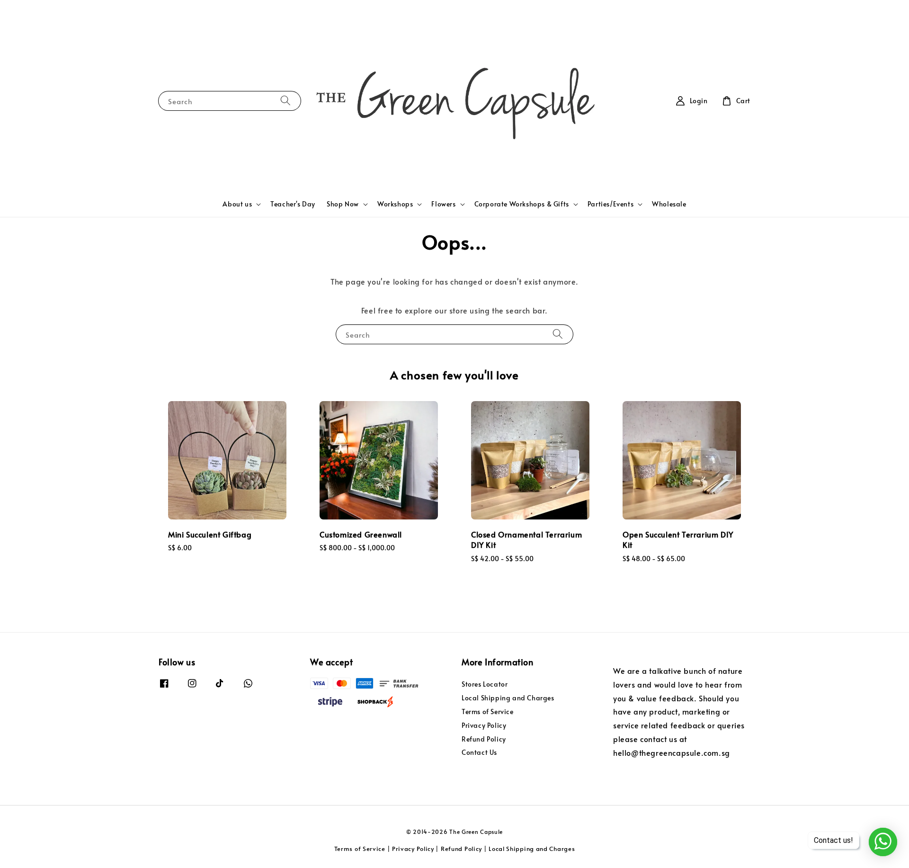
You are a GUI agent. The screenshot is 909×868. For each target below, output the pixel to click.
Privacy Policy (484, 725)
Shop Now (343, 204)
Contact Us (479, 752)
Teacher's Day (292, 203)
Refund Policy (484, 738)
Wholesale (669, 203)
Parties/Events (610, 204)
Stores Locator (485, 684)
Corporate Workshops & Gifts (521, 204)
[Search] (285, 100)
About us (237, 204)
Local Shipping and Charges (508, 697)
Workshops (395, 204)
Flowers (443, 204)
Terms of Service (488, 711)
